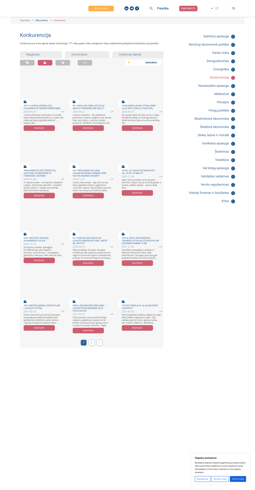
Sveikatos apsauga (215, 143)
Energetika (221, 69)
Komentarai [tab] (79, 54)
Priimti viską (238, 479)
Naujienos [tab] (33, 54)
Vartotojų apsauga (216, 168)
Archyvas (101, 8)
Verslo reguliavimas (215, 184)
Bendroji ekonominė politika (209, 44)
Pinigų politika (219, 110)
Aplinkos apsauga (216, 36)
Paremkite (188, 8)
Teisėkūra (222, 160)
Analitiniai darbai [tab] (130, 54)
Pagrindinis (25, 20)
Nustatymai (202, 479)
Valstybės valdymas (215, 176)
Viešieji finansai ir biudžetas (209, 193)
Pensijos (223, 102)
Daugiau (39, 128)
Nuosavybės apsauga (213, 86)
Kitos (225, 201)
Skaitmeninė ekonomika (211, 119)
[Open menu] (233, 8)
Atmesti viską (220, 479)
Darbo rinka (220, 53)
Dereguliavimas (218, 61)
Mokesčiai (221, 94)
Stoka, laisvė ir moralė (213, 135)
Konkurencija (219, 77)
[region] (220, 469)
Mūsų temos (42, 20)
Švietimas (222, 151)
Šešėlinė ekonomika (214, 127)
